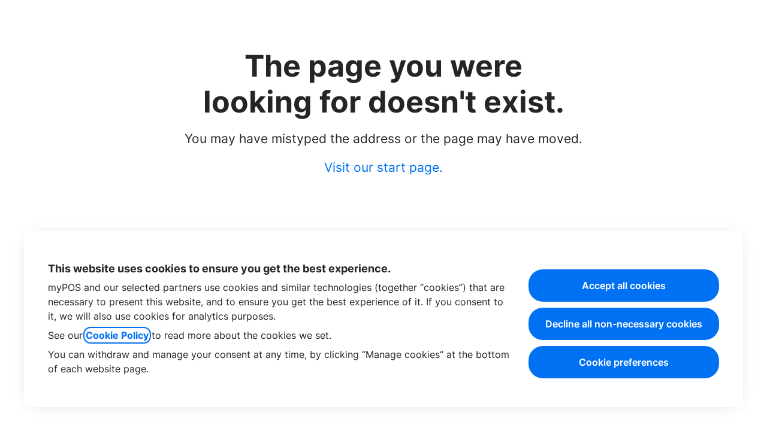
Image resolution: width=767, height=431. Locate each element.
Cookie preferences (624, 362)
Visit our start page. (383, 167)
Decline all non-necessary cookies (623, 324)
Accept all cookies (624, 286)
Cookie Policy (117, 335)
